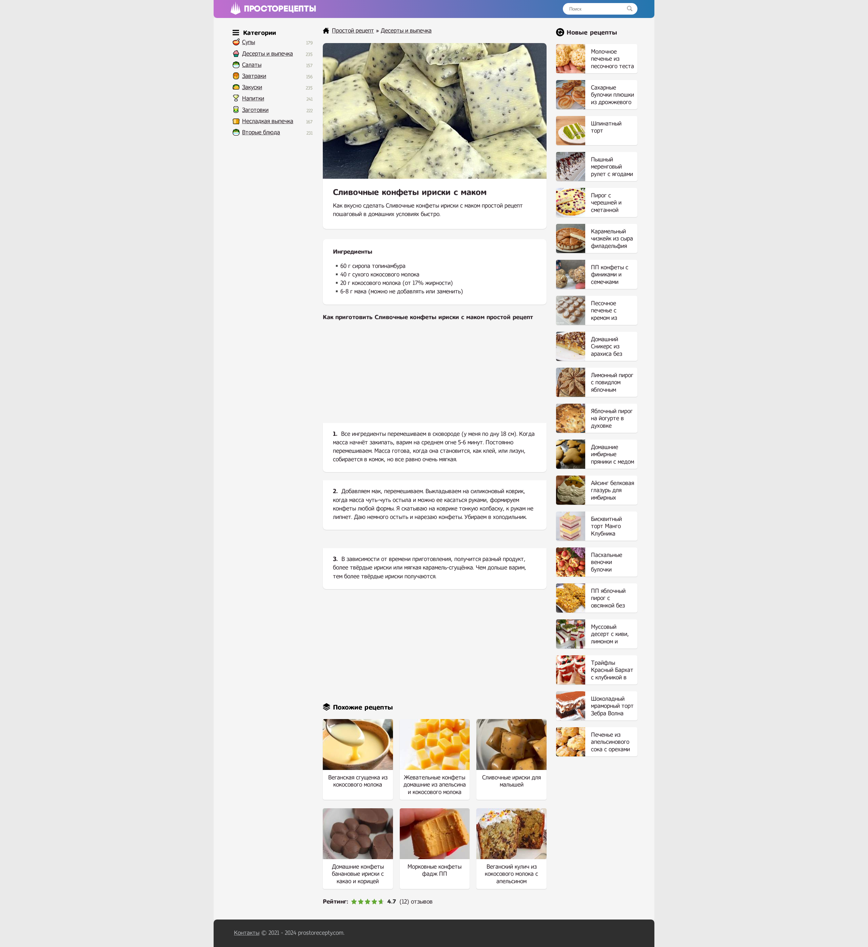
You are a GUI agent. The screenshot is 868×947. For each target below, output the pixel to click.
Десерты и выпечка (267, 54)
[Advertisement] (435, 377)
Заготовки (255, 110)
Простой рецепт (353, 30)
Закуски (252, 87)
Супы (248, 42)
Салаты (251, 65)
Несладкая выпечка (267, 121)
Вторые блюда (261, 132)
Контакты (246, 933)
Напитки (253, 98)
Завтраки (254, 76)
